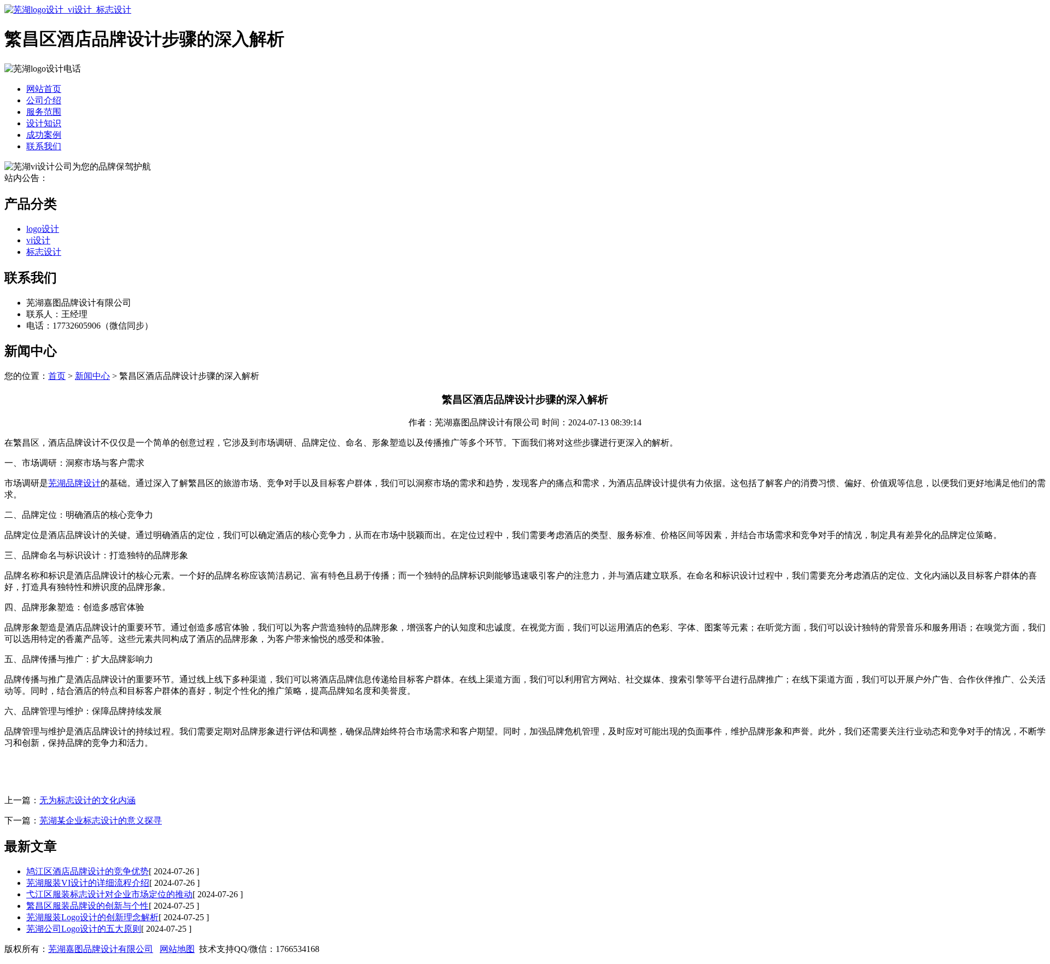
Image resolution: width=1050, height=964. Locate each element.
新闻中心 (92, 376)
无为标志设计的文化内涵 (87, 800)
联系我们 (43, 146)
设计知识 (43, 123)
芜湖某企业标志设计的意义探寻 (100, 820)
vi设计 (38, 240)
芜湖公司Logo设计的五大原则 (83, 928)
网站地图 (177, 949)
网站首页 (43, 89)
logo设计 (42, 228)
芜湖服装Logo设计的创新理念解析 (92, 917)
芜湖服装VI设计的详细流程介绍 (87, 882)
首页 (57, 376)
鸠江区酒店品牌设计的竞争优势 (87, 871)
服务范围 (43, 111)
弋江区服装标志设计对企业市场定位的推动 (109, 894)
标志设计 (43, 251)
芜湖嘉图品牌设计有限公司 (100, 949)
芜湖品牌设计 (74, 483)
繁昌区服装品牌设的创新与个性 (87, 905)
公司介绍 (43, 100)
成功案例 (43, 134)
